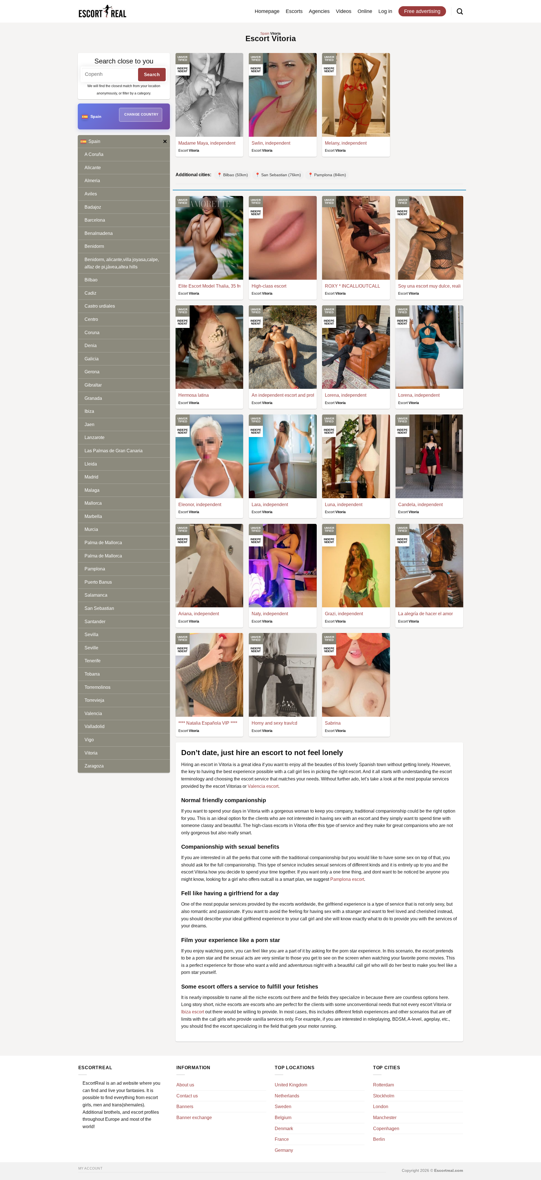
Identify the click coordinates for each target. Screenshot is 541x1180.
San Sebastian (99, 608)
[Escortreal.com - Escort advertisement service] (102, 11)
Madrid (91, 477)
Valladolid (95, 726)
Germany (284, 1150)
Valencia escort (263, 786)
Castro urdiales (100, 306)
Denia (91, 345)
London (380, 1106)
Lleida (91, 464)
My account (90, 1168)
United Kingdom (291, 1084)
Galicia (92, 358)
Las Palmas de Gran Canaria (114, 450)
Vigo (89, 739)
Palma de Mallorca (103, 542)
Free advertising (422, 11)
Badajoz (93, 207)
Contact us (187, 1095)
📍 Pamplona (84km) (327, 175)
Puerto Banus (98, 582)
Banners (184, 1106)
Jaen (89, 424)
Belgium (283, 1117)
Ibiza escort (192, 1011)
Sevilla (91, 634)
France (282, 1139)
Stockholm (383, 1095)
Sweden (283, 1106)
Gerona (92, 371)
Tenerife (93, 660)
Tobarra (92, 674)
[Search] (460, 11)
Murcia (91, 529)
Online (365, 11)
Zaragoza (94, 766)
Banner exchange (194, 1117)
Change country (141, 114)
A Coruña (94, 154)
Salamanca (96, 595)
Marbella (93, 516)
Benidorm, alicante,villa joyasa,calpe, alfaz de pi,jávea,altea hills (122, 263)
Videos (343, 11)
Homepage (267, 11)
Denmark (284, 1128)
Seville (91, 647)
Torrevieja (94, 700)
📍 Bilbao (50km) (232, 175)
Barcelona (95, 220)
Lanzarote (95, 437)
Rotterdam (383, 1084)
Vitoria (91, 753)
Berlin (379, 1139)
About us (185, 1084)
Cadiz (90, 293)
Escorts (294, 11)
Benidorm (94, 246)
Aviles (91, 193)
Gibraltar (93, 385)
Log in (385, 11)
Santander (95, 621)
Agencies (319, 11)
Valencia (93, 713)
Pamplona (95, 568)
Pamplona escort (347, 879)
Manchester (384, 1117)
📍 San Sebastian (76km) (278, 175)
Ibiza (89, 411)
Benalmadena (99, 233)
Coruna (92, 332)
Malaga (92, 490)
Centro (91, 319)
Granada (93, 398)
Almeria (92, 180)
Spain (94, 141)
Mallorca (93, 503)
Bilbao (91, 279)
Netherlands (287, 1095)
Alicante (93, 167)
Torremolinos (97, 687)
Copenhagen (386, 1128)
